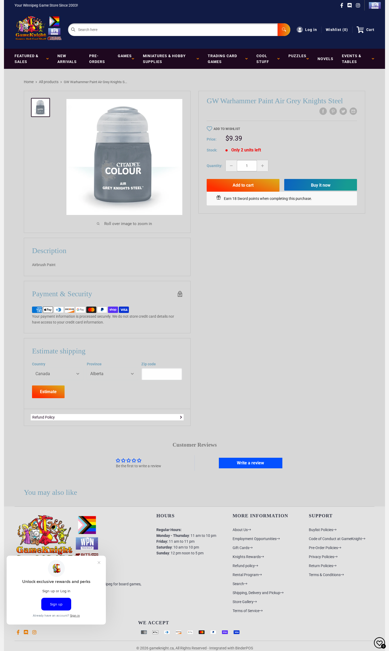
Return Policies (321, 566)
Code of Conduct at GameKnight (335, 539)
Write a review (250, 462)
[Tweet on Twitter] (343, 111)
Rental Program (246, 575)
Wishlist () (337, 30)
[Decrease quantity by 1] (231, 165)
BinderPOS (244, 648)
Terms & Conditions (325, 575)
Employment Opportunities (255, 539)
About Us (240, 530)
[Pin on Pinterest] (333, 111)
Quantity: (214, 166)
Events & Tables (351, 59)
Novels (325, 59)
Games (125, 59)
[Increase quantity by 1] (262, 165)
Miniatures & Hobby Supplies (164, 59)
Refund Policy (43, 417)
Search (238, 584)
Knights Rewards (247, 557)
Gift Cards (241, 548)
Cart (370, 30)
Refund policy (244, 566)
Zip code (148, 364)
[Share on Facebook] (323, 111)
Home (29, 82)
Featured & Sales (26, 59)
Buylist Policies (321, 530)
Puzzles (297, 59)
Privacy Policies (321, 557)
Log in (311, 30)
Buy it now (321, 185)
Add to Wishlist (227, 129)
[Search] (284, 29)
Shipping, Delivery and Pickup (256, 593)
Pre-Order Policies (323, 548)
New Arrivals (67, 59)
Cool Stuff (263, 59)
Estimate (48, 391)
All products (48, 82)
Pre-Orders (97, 59)
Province (94, 364)
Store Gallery (243, 602)
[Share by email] (353, 111)
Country (38, 364)
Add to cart (243, 185)
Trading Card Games (222, 59)
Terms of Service (246, 611)
